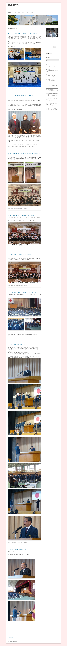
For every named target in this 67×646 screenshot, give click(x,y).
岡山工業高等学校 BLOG (16, 5)
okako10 (28, 88)
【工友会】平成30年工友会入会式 (17, 549)
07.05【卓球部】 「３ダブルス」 (51, 76)
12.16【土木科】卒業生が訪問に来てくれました (21, 95)
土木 (21, 146)
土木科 (13, 146)
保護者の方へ (10, 12)
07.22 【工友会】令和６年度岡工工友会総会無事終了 (22, 215)
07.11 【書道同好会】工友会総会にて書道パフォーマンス (23, 33)
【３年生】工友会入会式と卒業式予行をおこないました (23, 292)
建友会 (27, 12)
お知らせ (32, 12)
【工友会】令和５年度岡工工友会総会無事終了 (20, 254)
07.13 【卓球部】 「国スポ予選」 (51, 75)
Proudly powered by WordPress (12, 641)
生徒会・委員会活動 (17, 12)
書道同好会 (16, 88)
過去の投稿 (10, 637)
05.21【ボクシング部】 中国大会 (51, 108)
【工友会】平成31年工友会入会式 (17, 344)
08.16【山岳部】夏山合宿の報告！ (51, 66)
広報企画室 (25, 208)
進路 (17, 146)
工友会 (23, 12)
